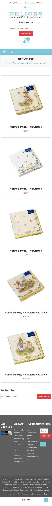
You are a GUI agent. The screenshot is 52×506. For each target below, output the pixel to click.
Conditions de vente (26, 494)
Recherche (26, 33)
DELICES (26, 14)
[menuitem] (23, 499)
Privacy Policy (42, 494)
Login (29, 7)
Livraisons (11, 494)
